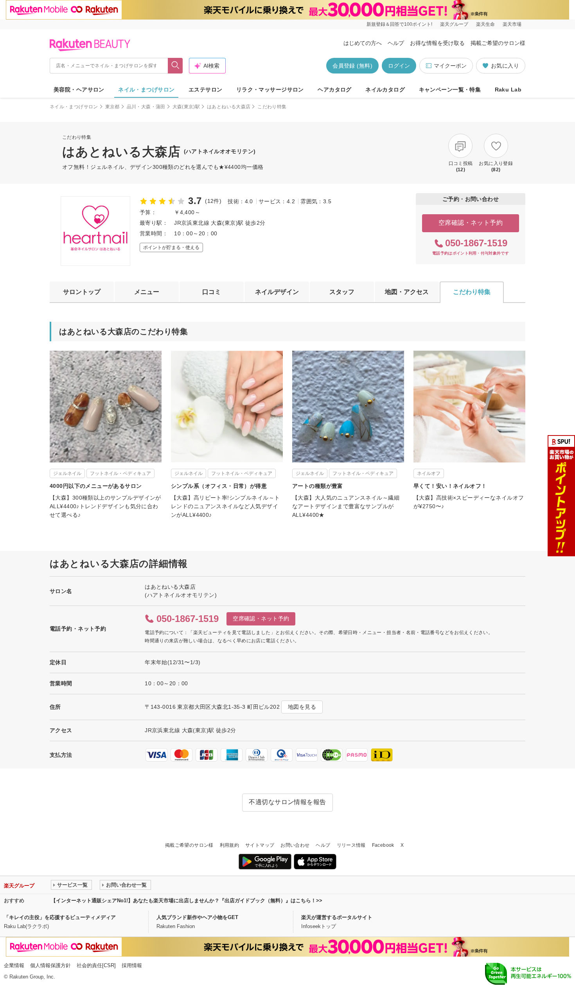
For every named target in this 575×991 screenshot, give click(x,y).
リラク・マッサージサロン (270, 89)
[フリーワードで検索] (175, 65)
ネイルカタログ (385, 89)
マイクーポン (450, 66)
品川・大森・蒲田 (146, 106)
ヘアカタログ (335, 89)
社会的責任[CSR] (96, 965)
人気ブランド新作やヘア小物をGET (197, 917)
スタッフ (341, 292)
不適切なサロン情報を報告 (287, 802)
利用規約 (229, 845)
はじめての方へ (362, 43)
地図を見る (302, 707)
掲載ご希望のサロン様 (498, 43)
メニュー (146, 292)
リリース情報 (351, 845)
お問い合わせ (294, 845)
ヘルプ (396, 43)
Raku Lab (508, 89)
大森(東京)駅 (186, 106)
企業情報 (14, 965)
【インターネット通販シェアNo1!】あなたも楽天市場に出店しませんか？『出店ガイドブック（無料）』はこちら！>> (186, 900)
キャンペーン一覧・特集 (450, 89)
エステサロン (206, 89)
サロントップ (82, 292)
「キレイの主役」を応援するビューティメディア (60, 917)
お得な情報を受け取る (437, 43)
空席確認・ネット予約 (470, 222)
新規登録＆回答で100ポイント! (399, 24)
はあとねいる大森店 (228, 106)
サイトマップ (259, 845)
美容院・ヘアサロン (79, 89)
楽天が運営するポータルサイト (336, 917)
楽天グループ (454, 24)
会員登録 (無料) (352, 66)
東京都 (112, 106)
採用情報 (132, 965)
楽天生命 (485, 24)
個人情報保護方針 (50, 965)
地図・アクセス (407, 292)
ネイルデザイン (277, 292)
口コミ (211, 292)
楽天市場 (512, 24)
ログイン (399, 66)
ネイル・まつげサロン (146, 89)
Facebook (383, 845)
